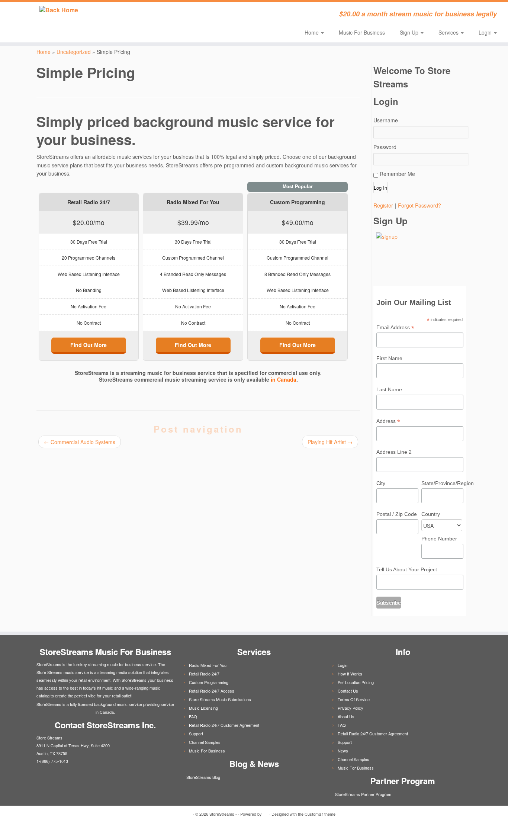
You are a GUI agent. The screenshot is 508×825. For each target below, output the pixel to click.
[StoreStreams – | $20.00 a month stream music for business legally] (58, 10)
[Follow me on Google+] (173, 15)
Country (430, 514)
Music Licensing (203, 708)
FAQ (193, 716)
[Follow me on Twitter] (153, 15)
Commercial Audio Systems (79, 442)
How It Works (350, 674)
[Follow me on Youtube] (193, 15)
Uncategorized (74, 51)
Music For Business (362, 32)
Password (384, 147)
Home (312, 32)
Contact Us (348, 691)
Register (383, 205)
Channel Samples (205, 742)
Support (196, 733)
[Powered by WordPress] (265, 812)
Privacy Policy (350, 708)
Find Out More (88, 345)
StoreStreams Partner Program (362, 794)
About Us (346, 716)
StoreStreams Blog (202, 777)
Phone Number (439, 539)
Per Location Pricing (356, 682)
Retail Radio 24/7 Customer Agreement (224, 725)
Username (385, 120)
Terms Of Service (354, 699)
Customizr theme (320, 814)
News (343, 751)
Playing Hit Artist (330, 442)
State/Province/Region (442, 483)
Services (449, 32)
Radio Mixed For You (207, 665)
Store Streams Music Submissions (220, 699)
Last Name (389, 389)
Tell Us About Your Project (406, 569)
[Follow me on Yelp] (203, 15)
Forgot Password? (419, 205)
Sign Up (410, 32)
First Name (389, 358)
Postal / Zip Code (396, 514)
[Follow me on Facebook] (163, 15)
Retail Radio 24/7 (204, 674)
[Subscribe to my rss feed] (143, 15)
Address (388, 421)
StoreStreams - (223, 814)
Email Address (395, 327)
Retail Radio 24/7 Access (211, 691)
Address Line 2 (394, 452)
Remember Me (396, 173)
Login (486, 32)
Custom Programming (208, 682)
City (380, 483)
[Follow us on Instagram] (213, 15)
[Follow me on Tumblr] (183, 15)
